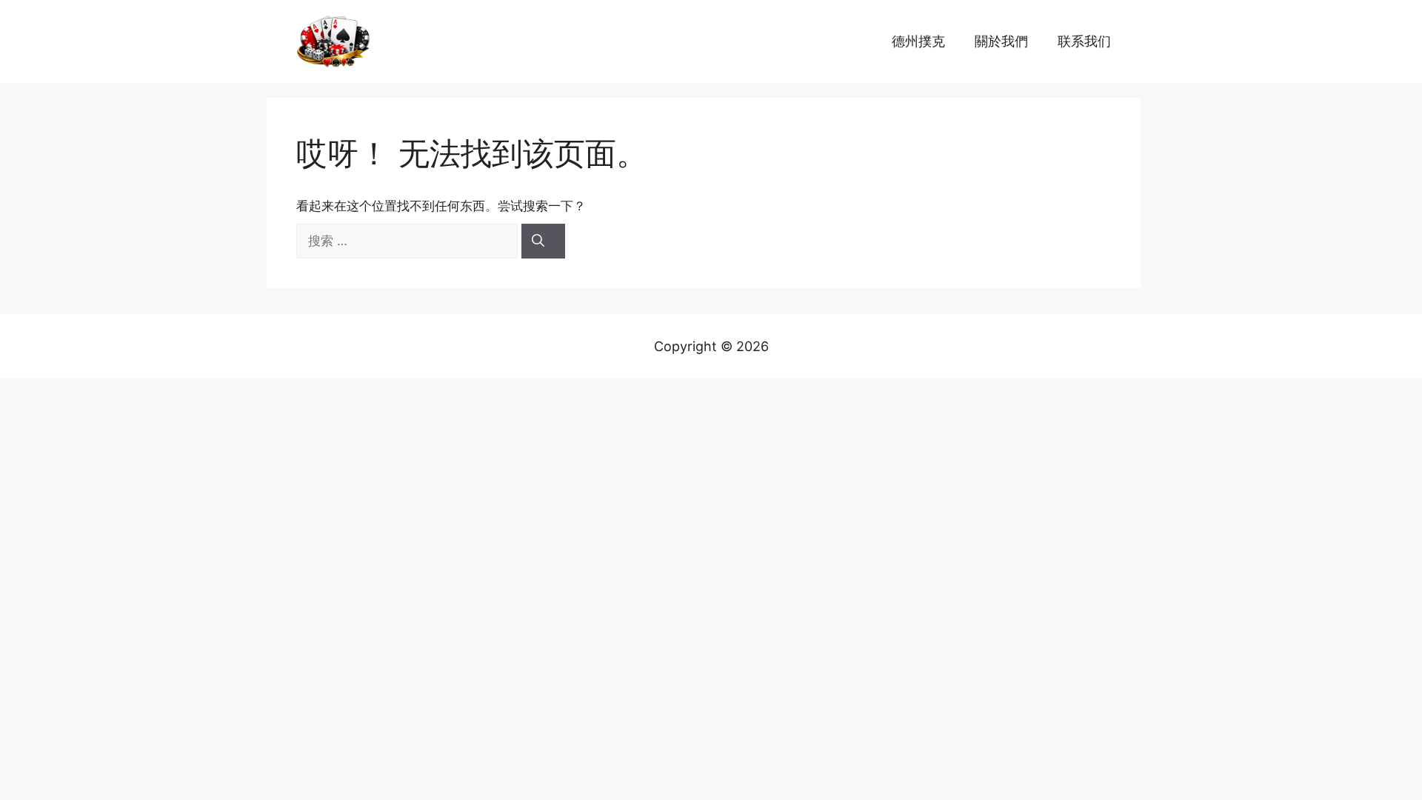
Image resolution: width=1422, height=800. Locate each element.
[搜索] (543, 241)
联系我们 (1084, 41)
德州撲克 (918, 41)
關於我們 (1001, 41)
